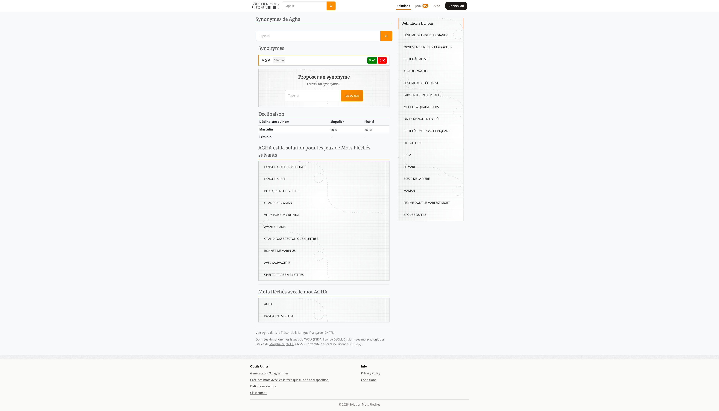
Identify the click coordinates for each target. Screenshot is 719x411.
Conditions (368, 380)
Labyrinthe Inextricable (422, 95)
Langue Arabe (275, 179)
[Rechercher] (331, 6)
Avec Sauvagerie (277, 263)
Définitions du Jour (263, 386)
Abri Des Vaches (416, 71)
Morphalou (277, 344)
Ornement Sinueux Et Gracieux (428, 47)
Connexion (456, 6)
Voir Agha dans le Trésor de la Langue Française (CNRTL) (295, 333)
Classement (258, 393)
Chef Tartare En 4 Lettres (284, 275)
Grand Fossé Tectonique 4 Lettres (291, 239)
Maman (409, 191)
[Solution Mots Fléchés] (265, 5)
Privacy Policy (370, 373)
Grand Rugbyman (278, 203)
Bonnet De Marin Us (280, 251)
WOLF (308, 339)
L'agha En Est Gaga (279, 316)
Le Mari (409, 167)
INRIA (317, 339)
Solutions (403, 6)
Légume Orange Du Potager (426, 35)
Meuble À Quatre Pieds (421, 107)
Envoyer (352, 96)
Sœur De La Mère (417, 179)
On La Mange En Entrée (422, 119)
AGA (266, 60)
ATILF (290, 344)
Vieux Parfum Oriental (281, 215)
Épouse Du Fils (415, 215)
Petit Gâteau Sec (416, 59)
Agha (268, 304)
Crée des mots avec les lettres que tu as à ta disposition (289, 380)
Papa (407, 155)
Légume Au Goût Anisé (421, 83)
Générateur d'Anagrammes (269, 373)
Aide (437, 6)
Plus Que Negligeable (281, 191)
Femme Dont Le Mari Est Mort (427, 203)
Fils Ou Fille (413, 143)
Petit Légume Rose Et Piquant (427, 131)
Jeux (421, 6)
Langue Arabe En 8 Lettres (285, 167)
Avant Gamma (275, 227)
